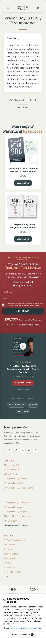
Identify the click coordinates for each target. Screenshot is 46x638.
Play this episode (24, 383)
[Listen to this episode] (23, 346)
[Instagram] (9, 450)
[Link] (8, 8)
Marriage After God (16, 427)
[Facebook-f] (16, 450)
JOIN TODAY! (23, 311)
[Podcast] (35, 450)
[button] (17, 100)
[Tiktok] (29, 450)
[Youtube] (22, 450)
